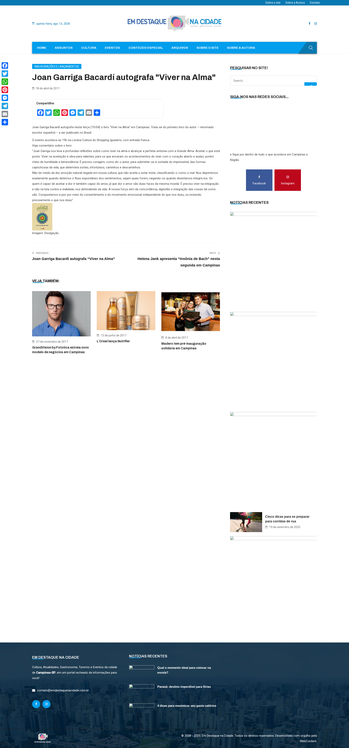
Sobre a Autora (295, 2)
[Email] (5, 114)
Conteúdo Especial (145, 47)
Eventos (112, 47)
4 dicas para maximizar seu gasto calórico (186, 705)
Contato (315, 2)
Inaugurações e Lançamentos (57, 66)
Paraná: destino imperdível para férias (184, 686)
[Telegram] (5, 106)
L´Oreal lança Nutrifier (113, 341)
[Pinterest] (5, 90)
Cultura (88, 47)
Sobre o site (273, 2)
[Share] (5, 122)
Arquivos (179, 47)
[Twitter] (5, 74)
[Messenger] (5, 98)
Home (41, 47)
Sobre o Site (208, 47)
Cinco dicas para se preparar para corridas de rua (287, 519)
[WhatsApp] (5, 82)
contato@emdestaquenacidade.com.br (63, 690)
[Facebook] (5, 65)
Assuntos (64, 47)
